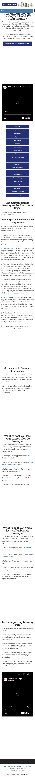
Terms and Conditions (12, 774)
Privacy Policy (25, 774)
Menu (3, 11)
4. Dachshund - (6, 297)
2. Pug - (4, 264)
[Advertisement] (17, 65)
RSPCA (24, 476)
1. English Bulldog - (7, 248)
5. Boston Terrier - (7, 313)
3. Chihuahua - (6, 280)
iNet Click (21, 770)
